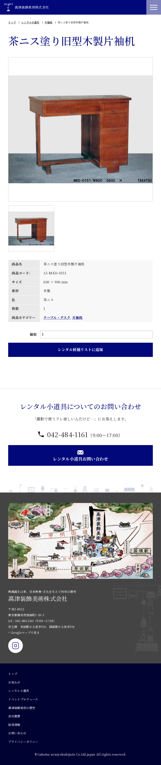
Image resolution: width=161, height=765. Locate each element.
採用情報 (14, 725)
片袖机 (48, 22)
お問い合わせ (17, 733)
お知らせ (14, 682)
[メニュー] (153, 7)
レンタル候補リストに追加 (80, 349)
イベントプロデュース (23, 699)
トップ (12, 22)
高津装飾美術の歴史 (21, 708)
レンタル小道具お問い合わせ (80, 459)
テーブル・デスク (56, 317)
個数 (33, 334)
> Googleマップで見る (23, 632)
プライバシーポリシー (23, 742)
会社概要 (14, 716)
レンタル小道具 (30, 22)
